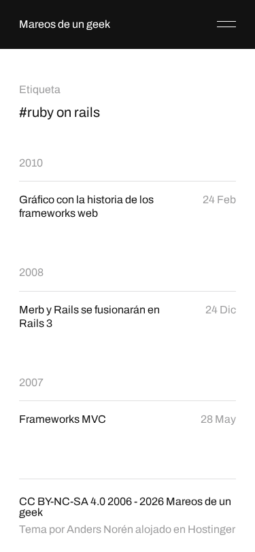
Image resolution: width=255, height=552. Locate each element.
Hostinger (211, 529)
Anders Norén (100, 529)
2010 (31, 163)
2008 (31, 272)
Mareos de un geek (64, 24)
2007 (31, 382)
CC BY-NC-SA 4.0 (62, 501)
